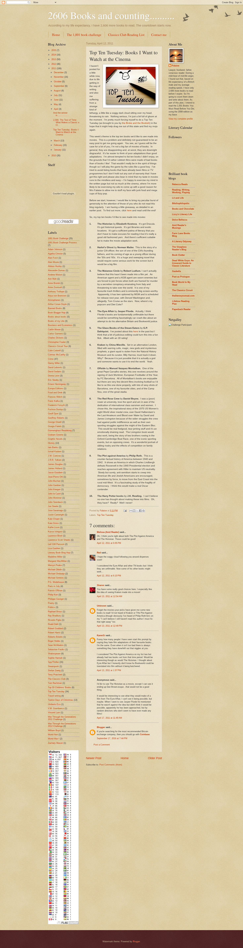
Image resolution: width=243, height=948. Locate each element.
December (59, 72)
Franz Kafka (54, 401)
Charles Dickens (56, 338)
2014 (54, 54)
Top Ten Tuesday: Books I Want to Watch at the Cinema (66, 132)
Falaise (175, 65)
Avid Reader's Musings (179, 226)
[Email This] (131, 510)
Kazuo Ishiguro (55, 531)
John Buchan (54, 481)
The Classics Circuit (182, 290)
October (58, 81)
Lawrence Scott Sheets (59, 540)
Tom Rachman (55, 683)
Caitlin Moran (54, 329)
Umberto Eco (54, 704)
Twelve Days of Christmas (60, 700)
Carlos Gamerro (55, 333)
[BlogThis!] (134, 510)
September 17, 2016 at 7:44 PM (112, 738)
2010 (54, 155)
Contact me (159, 34)
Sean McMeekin (55, 645)
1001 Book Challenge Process (62, 242)
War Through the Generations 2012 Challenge (62, 724)
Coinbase (145, 734)
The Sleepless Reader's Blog (179, 248)
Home (56, 34)
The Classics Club (56, 679)
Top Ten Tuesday (105, 515)
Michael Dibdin (55, 569)
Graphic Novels (55, 439)
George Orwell (54, 422)
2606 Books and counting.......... (111, 15)
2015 (54, 50)
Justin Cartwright (56, 514)
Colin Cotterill (54, 350)
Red (99, 552)
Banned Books (55, 308)
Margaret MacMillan (57, 561)
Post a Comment (102, 744)
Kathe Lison (53, 527)
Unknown (101, 606)
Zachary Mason (55, 743)
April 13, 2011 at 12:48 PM (109, 626)
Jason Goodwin (55, 472)
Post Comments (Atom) (110, 764)
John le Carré (54, 493)
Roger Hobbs (54, 641)
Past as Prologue (181, 276)
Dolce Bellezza (179, 220)
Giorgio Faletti (54, 426)
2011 (54, 68)
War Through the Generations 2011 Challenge (62, 718)
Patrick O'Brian (55, 590)
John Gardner (54, 485)
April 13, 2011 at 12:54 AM (109, 596)
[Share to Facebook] (140, 510)
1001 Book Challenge (58, 238)
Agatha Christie (55, 253)
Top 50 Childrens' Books (59, 687)
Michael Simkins (56, 578)
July (56, 95)
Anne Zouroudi (55, 287)
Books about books (57, 317)
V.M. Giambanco (56, 708)
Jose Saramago (55, 510)
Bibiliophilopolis (180, 203)
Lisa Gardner (54, 548)
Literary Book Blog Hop (59, 552)
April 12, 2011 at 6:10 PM (109, 575)
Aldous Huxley (55, 266)
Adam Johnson (55, 249)
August (57, 90)
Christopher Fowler (57, 342)
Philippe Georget (56, 599)
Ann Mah (52, 279)
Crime (51, 359)
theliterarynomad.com (183, 295)
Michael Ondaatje (56, 573)
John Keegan (54, 489)
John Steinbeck (55, 502)
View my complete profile (181, 119)
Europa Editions (55, 388)
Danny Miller (54, 363)
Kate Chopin (54, 519)
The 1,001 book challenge (84, 34)
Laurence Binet (55, 536)
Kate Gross (53, 523)
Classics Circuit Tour (58, 346)
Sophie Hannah (55, 658)
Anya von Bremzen (57, 295)
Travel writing (54, 696)
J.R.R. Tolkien (54, 460)
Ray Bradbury (54, 615)
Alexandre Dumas (56, 270)
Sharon (100, 585)
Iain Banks (53, 447)
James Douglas (55, 464)
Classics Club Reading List (126, 34)
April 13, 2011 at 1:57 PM (109, 670)
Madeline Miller (55, 557)
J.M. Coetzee (54, 456)
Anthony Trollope (56, 291)
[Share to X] (137, 510)
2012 (54, 64)
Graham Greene (55, 435)
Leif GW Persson (56, 544)
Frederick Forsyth (56, 405)
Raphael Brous (55, 611)
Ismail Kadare (54, 451)
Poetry (51, 603)
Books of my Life (56, 321)
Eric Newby (53, 380)
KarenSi (101, 635)
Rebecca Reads (180, 184)
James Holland (55, 468)
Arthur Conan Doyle (57, 304)
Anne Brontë (54, 283)
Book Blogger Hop (56, 312)
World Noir (53, 734)
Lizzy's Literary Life (182, 214)
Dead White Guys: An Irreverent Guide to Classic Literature (183, 263)
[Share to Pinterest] (143, 510)
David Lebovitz (55, 367)
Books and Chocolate (183, 209)
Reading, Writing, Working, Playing (181, 191)
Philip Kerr (53, 594)
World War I (53, 738)
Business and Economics (60, 325)
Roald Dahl (53, 624)
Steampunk (53, 666)
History (51, 443)
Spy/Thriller (53, 662)
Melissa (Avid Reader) (108, 532)
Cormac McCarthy (56, 354)
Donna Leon (53, 375)
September (59, 86)
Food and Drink (55, 392)
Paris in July (54, 586)
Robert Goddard (55, 628)
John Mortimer (55, 498)
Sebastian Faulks (56, 649)
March (57, 140)
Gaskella (176, 271)
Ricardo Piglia (54, 620)
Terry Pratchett (55, 674)
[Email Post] (125, 510)
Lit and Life (178, 198)
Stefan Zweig (54, 670)
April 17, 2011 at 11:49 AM (109, 718)
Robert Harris (54, 632)
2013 (54, 59)
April (56, 109)
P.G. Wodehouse (56, 582)
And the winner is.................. (61, 114)
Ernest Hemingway (57, 384)
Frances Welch (55, 397)
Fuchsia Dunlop (55, 409)
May (56, 104)
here (129, 210)
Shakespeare (54, 653)
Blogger (101, 727)
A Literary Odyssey (181, 241)
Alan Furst (53, 258)
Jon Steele (53, 506)
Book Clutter (178, 255)
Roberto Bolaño (55, 637)
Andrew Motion (55, 274)
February (58, 145)
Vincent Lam (54, 712)
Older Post (155, 758)
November (59, 77)
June (56, 99)
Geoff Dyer (53, 413)
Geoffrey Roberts (56, 418)
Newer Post (93, 758)
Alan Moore (53, 262)
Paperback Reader (181, 309)
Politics (51, 607)
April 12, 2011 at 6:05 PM (109, 543)
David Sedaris (54, 371)
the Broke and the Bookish (136, 123)
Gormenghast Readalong (60, 430)
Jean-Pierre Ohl (55, 477)
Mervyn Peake (55, 565)
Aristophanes (54, 300)
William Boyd (54, 730)
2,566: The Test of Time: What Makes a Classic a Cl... (66, 122)
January (58, 149)
